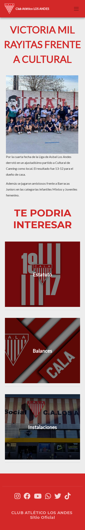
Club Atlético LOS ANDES (32, 8)
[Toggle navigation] (76, 9)
